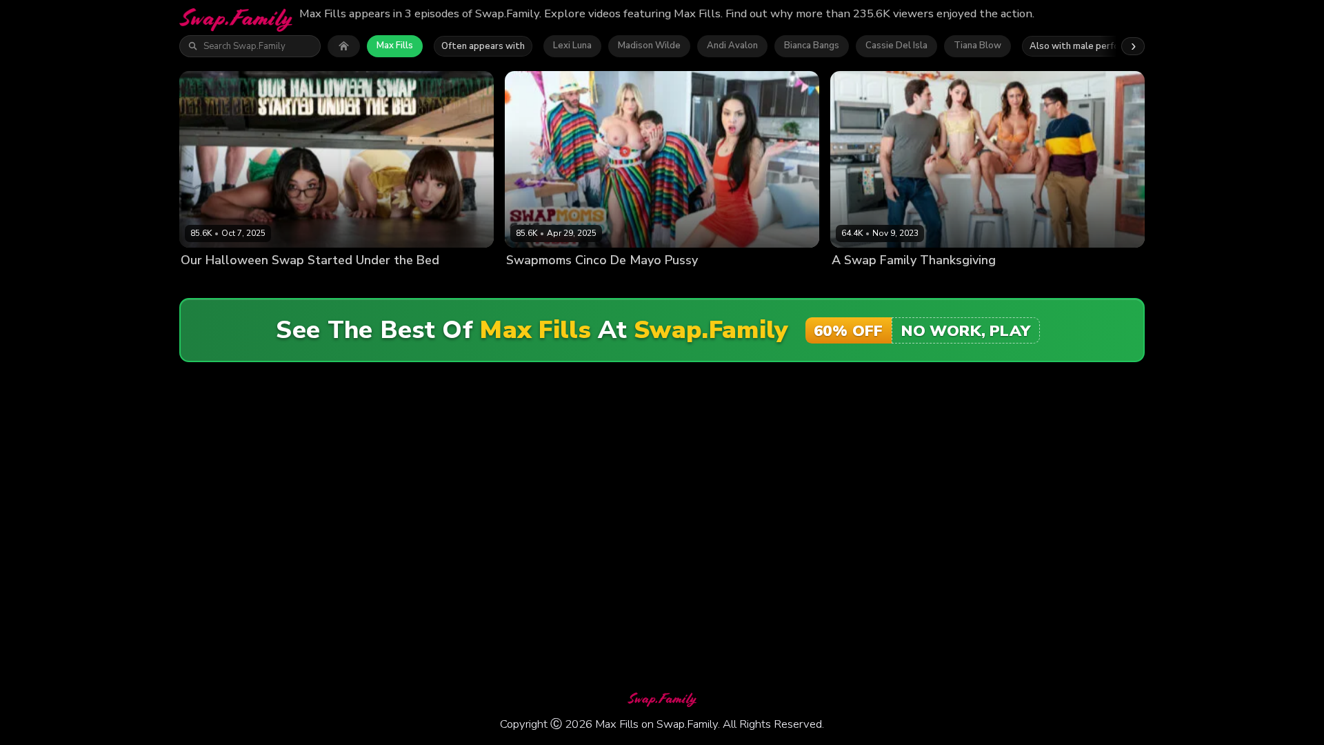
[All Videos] (344, 46)
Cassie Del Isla (896, 45)
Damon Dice (656, 283)
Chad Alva (320, 283)
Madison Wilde (649, 45)
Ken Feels (977, 283)
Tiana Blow (977, 45)
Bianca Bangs (811, 45)
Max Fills (395, 45)
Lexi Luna (572, 45)
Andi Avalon (732, 45)
